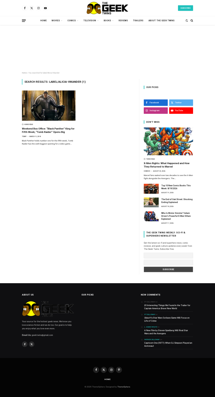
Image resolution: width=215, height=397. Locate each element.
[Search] (191, 20)
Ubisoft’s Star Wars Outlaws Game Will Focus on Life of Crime (167, 319)
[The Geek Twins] (107, 8)
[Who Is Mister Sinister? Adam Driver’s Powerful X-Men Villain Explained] (151, 216)
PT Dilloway (149, 314)
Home (43, 20)
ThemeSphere (123, 387)
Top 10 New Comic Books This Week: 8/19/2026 (176, 187)
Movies (56, 20)
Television (89, 20)
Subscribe (185, 8)
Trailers (138, 20)
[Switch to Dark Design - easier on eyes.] (187, 20)
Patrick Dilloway (151, 340)
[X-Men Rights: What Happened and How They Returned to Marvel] (168, 141)
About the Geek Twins (161, 20)
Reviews (123, 20)
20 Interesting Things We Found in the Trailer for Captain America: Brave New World (167, 307)
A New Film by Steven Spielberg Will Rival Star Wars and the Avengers (166, 332)
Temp (24, 136)
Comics (71, 20)
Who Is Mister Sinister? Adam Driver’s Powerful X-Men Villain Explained (176, 216)
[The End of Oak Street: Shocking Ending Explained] (151, 203)
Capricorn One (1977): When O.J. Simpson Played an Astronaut (168, 344)
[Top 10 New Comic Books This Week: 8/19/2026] (151, 189)
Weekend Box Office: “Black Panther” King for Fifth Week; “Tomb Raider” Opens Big (48, 130)
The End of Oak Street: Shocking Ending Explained (177, 200)
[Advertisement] (107, 48)
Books (107, 20)
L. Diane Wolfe (150, 327)
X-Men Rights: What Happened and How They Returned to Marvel (166, 165)
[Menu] (24, 20)
